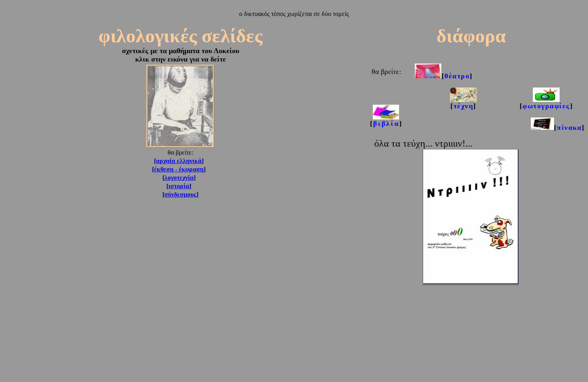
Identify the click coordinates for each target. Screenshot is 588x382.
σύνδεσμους (180, 194)
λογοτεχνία (179, 177)
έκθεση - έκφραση (179, 169)
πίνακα (569, 127)
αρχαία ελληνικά (179, 160)
